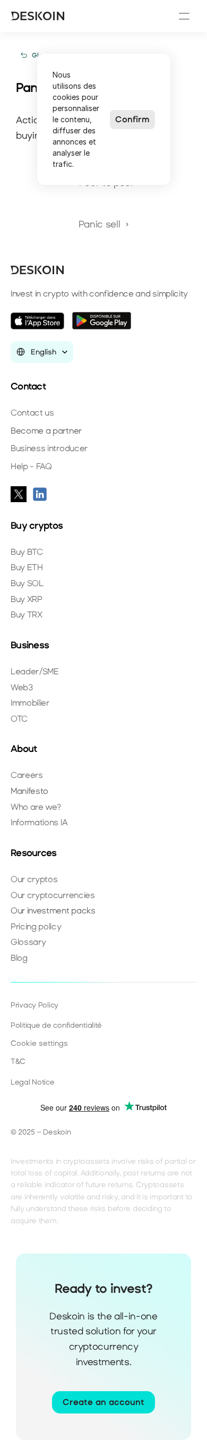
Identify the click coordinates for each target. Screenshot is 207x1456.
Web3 (22, 687)
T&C (18, 1061)
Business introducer (49, 448)
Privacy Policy (34, 1005)
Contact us (32, 412)
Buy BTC (27, 551)
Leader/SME (35, 671)
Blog (19, 957)
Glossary (28, 941)
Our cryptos (34, 879)
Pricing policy (36, 926)
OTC (19, 718)
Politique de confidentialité (56, 1025)
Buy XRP (26, 599)
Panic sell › (103, 224)
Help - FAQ (31, 466)
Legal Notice (33, 1082)
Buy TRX (26, 614)
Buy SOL (27, 583)
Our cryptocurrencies (53, 895)
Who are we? (36, 806)
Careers (27, 775)
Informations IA (39, 822)
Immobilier (30, 702)
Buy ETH (27, 567)
